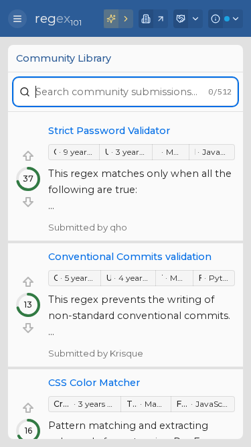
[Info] (225, 18)
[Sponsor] (188, 18)
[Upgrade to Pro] (118, 18)
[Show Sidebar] (17, 18)
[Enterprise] (153, 18)
